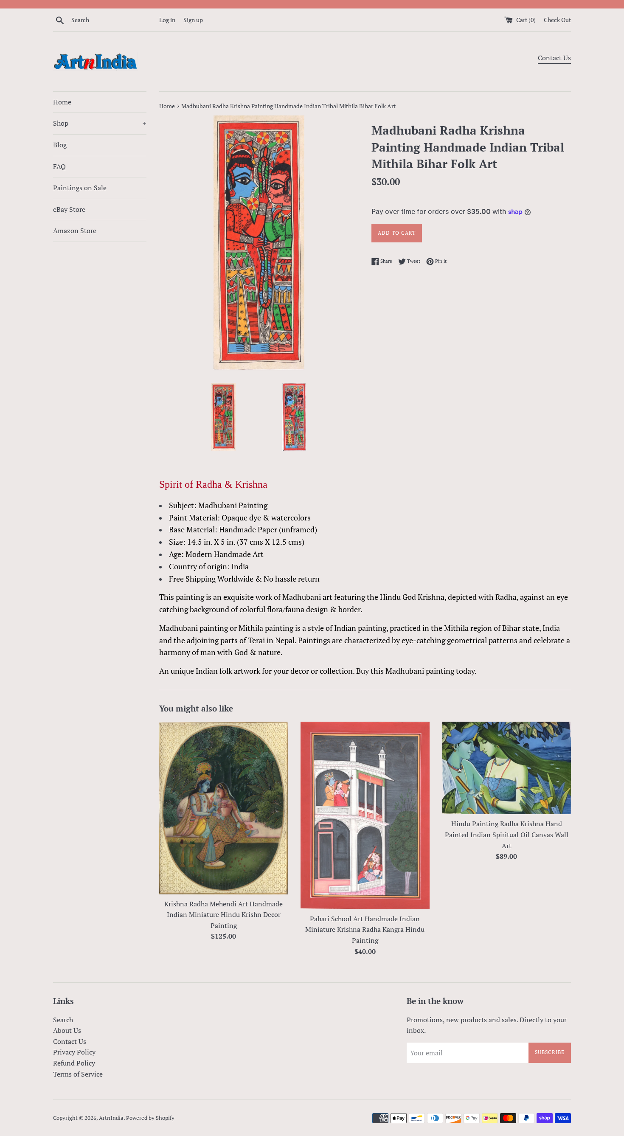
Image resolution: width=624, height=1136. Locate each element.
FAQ (59, 166)
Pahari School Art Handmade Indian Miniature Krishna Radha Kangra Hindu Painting (364, 929)
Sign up (193, 20)
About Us (67, 1030)
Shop (99, 123)
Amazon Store (74, 230)
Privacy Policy (74, 1052)
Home (62, 102)
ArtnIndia (111, 1118)
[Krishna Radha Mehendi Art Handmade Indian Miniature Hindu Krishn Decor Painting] (223, 808)
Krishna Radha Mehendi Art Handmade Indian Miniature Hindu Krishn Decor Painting (223, 914)
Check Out (557, 20)
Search (63, 1019)
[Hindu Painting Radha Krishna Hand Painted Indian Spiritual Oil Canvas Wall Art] (506, 768)
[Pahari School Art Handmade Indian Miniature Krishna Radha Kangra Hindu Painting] (365, 815)
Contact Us (554, 57)
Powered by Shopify (150, 1118)
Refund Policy (74, 1063)
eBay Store (69, 209)
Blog (60, 144)
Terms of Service (78, 1074)
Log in (167, 20)
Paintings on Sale (80, 187)
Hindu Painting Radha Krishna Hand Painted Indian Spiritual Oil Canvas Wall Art (506, 834)
